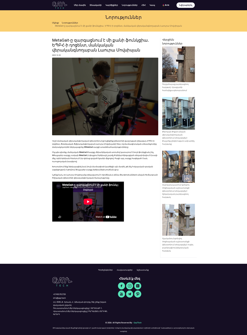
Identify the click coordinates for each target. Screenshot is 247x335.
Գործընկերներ (105, 270)
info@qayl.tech (59, 298)
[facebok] (121, 285)
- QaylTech (137, 323)
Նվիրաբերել (185, 5)
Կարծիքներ (111, 5)
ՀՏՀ (144, 5)
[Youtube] (121, 294)
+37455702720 (59, 294)
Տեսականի (96, 5)
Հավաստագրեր (125, 270)
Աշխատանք (143, 270)
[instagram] (129, 285)
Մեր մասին (80, 5)
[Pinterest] (137, 294)
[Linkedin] (137, 285)
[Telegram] (129, 294)
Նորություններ (130, 5)
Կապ (152, 5)
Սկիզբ (55, 23)
